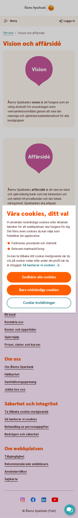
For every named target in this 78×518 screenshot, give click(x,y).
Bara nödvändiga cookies (39, 290)
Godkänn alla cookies (39, 277)
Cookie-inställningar (39, 303)
